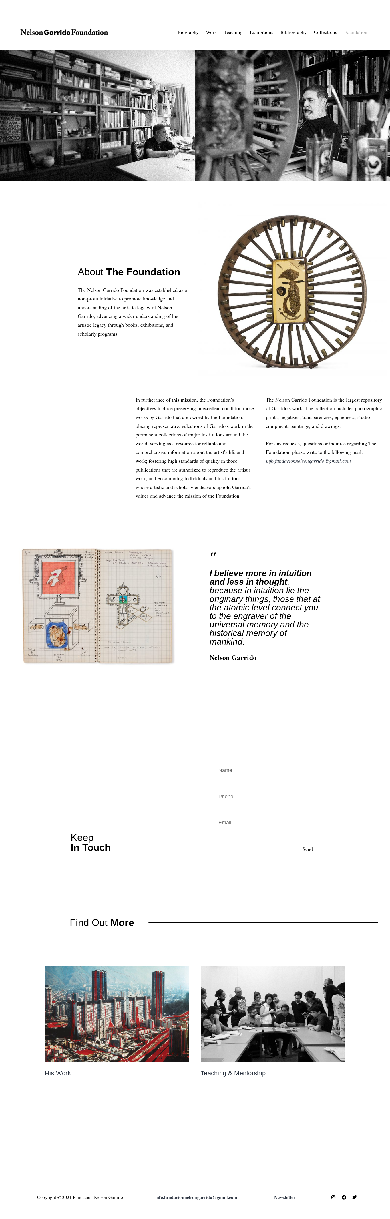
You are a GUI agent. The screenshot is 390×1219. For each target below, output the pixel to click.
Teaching (233, 32)
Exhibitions (261, 32)
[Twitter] (354, 1197)
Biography (188, 32)
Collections (325, 32)
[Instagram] (333, 1197)
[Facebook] (344, 1197)
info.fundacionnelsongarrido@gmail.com (308, 460)
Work (211, 32)
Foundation (355, 32)
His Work (58, 1073)
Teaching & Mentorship (233, 1073)
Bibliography (293, 32)
